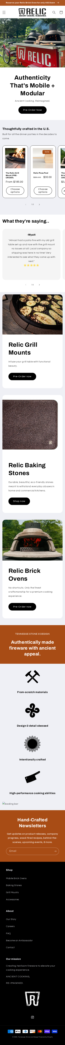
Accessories (12, 899)
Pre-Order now (22, 376)
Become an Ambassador (19, 940)
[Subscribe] (55, 851)
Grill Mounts (12, 892)
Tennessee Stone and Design (28, 1037)
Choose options (15, 190)
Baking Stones (14, 885)
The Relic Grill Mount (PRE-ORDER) (12, 175)
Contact (10, 947)
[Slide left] (25, 204)
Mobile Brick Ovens (16, 878)
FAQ (8, 933)
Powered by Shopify (46, 1037)
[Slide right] (39, 204)
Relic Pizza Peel (40, 173)
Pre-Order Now (32, 110)
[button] (3, 12)
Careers (10, 926)
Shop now (19, 501)
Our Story (11, 919)
